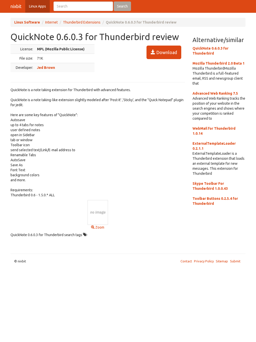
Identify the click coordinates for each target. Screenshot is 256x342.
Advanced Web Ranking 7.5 (215, 93)
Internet (51, 22)
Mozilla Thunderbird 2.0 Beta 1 (218, 63)
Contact (186, 261)
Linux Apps (37, 6)
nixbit (16, 6)
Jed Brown (46, 68)
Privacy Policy (204, 261)
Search (122, 6)
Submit (235, 261)
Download (166, 52)
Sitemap (222, 261)
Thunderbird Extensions (81, 22)
